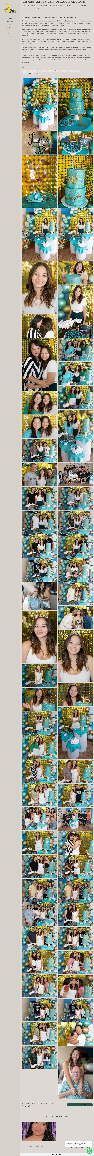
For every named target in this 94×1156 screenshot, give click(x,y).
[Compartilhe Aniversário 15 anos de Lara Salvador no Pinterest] (29, 1106)
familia (50, 71)
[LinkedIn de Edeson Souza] (90, 1147)
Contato (10, 37)
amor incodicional (27, 73)
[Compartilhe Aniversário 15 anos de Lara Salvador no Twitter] (26, 1106)
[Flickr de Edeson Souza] (79, 1147)
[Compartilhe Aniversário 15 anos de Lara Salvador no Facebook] (22, 1106)
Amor (56, 71)
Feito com (57, 1154)
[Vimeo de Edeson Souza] (84, 1147)
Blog (10, 30)
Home (10, 18)
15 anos (24, 71)
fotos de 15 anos (74, 71)
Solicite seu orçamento (80, 1104)
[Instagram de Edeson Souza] (76, 1147)
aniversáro (42, 71)
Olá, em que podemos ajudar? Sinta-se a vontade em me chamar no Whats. (76, 1144)
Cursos (10, 24)
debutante (33, 71)
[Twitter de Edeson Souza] (72, 1147)
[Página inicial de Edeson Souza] (10, 9)
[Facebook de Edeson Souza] (74, 1147)
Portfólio (10, 21)
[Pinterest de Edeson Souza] (82, 1147)
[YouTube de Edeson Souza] (87, 1147)
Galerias (10, 27)
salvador (64, 71)
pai (37, 73)
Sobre (10, 34)
